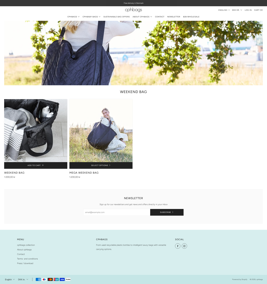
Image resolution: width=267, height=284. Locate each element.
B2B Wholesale (191, 17)
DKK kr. (236, 10)
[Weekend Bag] (35, 130)
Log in (248, 10)
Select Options (99, 165)
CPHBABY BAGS (90, 17)
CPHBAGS (72, 17)
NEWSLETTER (173, 17)
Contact (159, 17)
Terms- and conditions (27, 259)
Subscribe (165, 212)
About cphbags (141, 17)
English (222, 10)
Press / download (25, 263)
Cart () (258, 10)
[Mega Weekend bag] (101, 130)
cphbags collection (26, 245)
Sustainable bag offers (116, 17)
